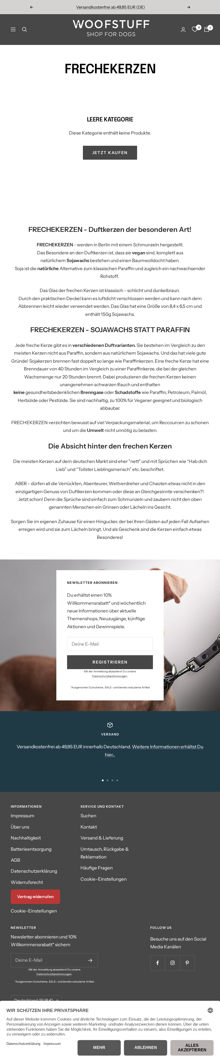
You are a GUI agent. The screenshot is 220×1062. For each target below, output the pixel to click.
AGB (15, 860)
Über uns (20, 827)
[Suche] (24, 29)
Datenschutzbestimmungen (109, 676)
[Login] (183, 29)
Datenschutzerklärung (34, 871)
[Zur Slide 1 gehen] (103, 780)
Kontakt (88, 827)
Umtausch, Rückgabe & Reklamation (104, 853)
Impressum (22, 815)
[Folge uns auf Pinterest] (187, 963)
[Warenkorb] (206, 29)
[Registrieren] (90, 960)
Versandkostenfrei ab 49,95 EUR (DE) (110, 7)
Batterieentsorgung (31, 849)
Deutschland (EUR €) (33, 1000)
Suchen (88, 815)
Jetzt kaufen (110, 152)
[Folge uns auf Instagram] (172, 963)
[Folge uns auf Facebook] (157, 963)
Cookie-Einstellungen (34, 911)
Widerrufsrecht (27, 882)
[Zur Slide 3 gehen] (112, 780)
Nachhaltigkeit (26, 838)
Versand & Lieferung (101, 838)
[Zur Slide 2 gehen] (107, 780)
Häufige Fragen (96, 868)
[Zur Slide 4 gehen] (117, 780)
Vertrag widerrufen (35, 896)
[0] (194, 29)
